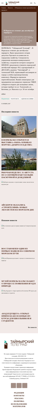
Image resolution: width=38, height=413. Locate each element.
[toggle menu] (2, 3)
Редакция (19, 393)
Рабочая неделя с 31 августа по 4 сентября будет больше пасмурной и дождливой (17, 174)
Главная (3, 8)
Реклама (19, 398)
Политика (19, 401)
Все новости (32, 327)
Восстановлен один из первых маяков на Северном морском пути (18, 251)
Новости (10, 8)
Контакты (19, 396)
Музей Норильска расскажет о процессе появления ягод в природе (18, 283)
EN (31, 3)
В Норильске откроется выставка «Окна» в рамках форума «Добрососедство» (16, 142)
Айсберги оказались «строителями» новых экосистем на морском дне (17, 207)
